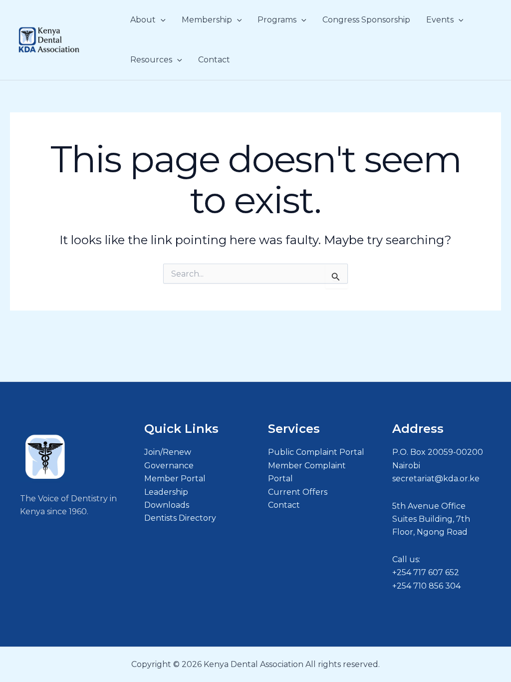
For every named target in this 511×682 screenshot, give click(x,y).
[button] (161, 20)
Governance (169, 465)
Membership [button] (207, 19)
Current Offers (297, 492)
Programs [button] (276, 19)
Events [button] (440, 19)
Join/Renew (167, 452)
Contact (214, 59)
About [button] (143, 19)
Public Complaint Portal (316, 452)
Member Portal (175, 478)
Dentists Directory (180, 518)
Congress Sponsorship (366, 19)
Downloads (166, 505)
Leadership (166, 492)
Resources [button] (151, 59)
